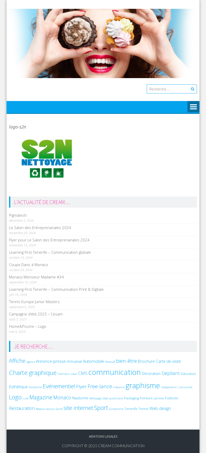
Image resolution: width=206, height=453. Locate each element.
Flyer (81, 386)
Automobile (93, 361)
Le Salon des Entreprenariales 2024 (40, 227)
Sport (101, 408)
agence (30, 362)
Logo (15, 397)
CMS (82, 373)
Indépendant (169, 387)
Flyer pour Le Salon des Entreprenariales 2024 (49, 239)
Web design (160, 408)
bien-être (126, 360)
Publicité (171, 398)
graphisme (143, 385)
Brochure (146, 361)
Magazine (40, 397)
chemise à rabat (67, 374)
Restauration (22, 408)
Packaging (131, 398)
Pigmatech (18, 215)
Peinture (146, 398)
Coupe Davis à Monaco (28, 264)
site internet (78, 408)
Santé (59, 409)
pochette (159, 398)
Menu (193, 107)
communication (114, 372)
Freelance (119, 387)
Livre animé (185, 387)
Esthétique (18, 387)
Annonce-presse (51, 361)
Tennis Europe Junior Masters (34, 301)
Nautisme (80, 397)
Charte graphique (33, 372)
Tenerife (131, 408)
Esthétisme (35, 387)
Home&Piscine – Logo (27, 326)
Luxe (25, 398)
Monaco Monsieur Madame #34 (36, 276)
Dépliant (171, 373)
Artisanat (74, 361)
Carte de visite (168, 361)
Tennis (143, 408)
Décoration (151, 373)
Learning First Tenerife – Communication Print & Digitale (56, 289)
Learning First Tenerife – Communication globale (50, 252)
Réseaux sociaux (45, 409)
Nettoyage (95, 398)
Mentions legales (103, 436)
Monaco (62, 397)
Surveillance (116, 409)
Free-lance (100, 386)
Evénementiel (59, 386)
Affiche (17, 360)
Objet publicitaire (112, 398)
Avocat (110, 361)
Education (188, 373)
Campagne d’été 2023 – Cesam (36, 313)
